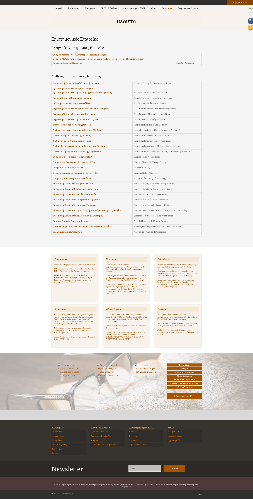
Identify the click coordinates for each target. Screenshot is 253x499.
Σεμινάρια (111, 259)
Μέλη (153, 8)
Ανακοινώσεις (61, 259)
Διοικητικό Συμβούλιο (101, 436)
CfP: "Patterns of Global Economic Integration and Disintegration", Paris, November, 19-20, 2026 (177, 324)
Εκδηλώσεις (163, 259)
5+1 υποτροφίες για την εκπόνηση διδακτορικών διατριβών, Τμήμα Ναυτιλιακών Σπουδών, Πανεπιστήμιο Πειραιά (73, 330)
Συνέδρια (162, 309)
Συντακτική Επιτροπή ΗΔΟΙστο (104, 444)
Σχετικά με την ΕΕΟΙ (100, 432)
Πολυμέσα (90, 8)
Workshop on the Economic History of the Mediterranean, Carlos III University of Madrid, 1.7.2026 (175, 332)
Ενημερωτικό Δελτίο (188, 8)
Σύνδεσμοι (167, 8)
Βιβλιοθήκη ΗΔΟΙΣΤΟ (184, 396)
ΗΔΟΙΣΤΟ (56, 494)
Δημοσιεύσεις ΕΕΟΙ (138, 444)
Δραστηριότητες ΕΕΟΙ (134, 8)
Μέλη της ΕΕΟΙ (175, 432)
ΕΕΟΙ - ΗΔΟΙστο (109, 8)
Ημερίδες (133, 432)
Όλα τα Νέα (57, 432)
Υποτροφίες (60, 309)
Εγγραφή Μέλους (175, 440)
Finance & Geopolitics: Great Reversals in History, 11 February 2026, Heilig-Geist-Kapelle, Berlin (178, 266)
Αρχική (58, 8)
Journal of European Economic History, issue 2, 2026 (74, 265)
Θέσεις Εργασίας (114, 309)
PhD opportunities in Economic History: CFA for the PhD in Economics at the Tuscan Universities (74, 270)
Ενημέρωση (73, 8)
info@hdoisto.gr (67, 494)
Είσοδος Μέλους (175, 436)
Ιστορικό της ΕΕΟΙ (99, 440)
